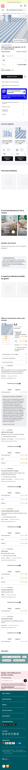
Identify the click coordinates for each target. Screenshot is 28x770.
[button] (25, 5)
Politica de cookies (19, 750)
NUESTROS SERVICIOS (6, 699)
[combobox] (14, 355)
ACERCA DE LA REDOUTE (7, 710)
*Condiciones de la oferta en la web (19, 751)
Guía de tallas (22, 64)
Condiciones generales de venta (8, 750)
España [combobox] (5, 759)
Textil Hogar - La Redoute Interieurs (11, 657)
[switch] (16, 92)
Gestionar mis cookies (8, 753)
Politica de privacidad (6, 751)
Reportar (17, 389)
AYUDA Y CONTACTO (6, 693)
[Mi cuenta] (21, 5)
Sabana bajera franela (19, 660)
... (1, 13)
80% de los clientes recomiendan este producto (20, 349)
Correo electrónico (6, 677)
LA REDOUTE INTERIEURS (6, 45)
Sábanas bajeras (6, 13)
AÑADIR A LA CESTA (12, 76)
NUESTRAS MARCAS (6, 716)
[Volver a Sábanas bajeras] (2, 17)
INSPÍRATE (4, 704)
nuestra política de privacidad (7, 687)
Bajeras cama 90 (7, 660)
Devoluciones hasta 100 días (14, 2)
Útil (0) (9, 389)
